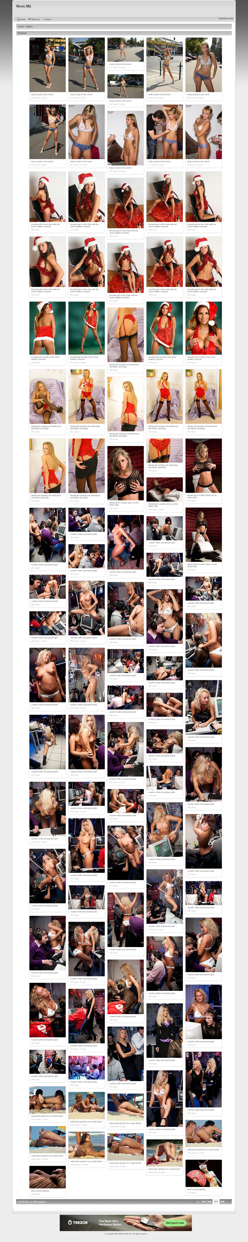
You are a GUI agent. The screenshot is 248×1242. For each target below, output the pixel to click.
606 (210, 1201)
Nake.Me (128, 1234)
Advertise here (226, 18)
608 (222, 1201)
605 (204, 1201)
